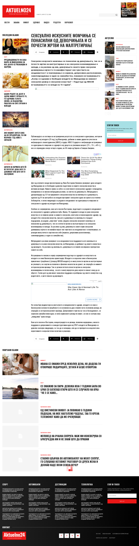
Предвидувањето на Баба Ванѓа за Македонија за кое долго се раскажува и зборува (128, 12)
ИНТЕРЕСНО (8, 130)
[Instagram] (67, 535)
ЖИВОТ (43, 360)
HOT (124, 6)
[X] (72, 535)
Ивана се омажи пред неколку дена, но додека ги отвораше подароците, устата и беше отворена (70, 365)
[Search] (116, 15)
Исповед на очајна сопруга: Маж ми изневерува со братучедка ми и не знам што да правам (71, 437)
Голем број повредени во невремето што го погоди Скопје (124, 62)
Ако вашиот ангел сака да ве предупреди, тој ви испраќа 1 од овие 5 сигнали (15, 136)
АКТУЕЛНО (119, 44)
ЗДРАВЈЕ (7, 91)
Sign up (120, 141)
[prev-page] (106, 113)
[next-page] (109, 113)
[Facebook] (61, 535)
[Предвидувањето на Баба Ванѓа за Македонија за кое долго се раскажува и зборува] (15, 46)
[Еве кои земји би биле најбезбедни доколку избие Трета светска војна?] (109, 48)
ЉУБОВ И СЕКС (45, 407)
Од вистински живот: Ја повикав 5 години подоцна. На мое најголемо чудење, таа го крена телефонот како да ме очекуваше (69, 413)
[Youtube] (78, 535)
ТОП (117, 58)
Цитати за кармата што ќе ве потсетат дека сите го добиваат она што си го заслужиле (15, 170)
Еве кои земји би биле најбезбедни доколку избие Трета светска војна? (125, 49)
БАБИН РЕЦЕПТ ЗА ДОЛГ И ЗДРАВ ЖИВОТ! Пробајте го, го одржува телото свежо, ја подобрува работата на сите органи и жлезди (15, 100)
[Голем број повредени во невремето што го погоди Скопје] (109, 61)
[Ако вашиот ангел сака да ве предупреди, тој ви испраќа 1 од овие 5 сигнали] (15, 119)
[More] (97, 52)
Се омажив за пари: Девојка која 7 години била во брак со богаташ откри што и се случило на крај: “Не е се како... (70, 389)
